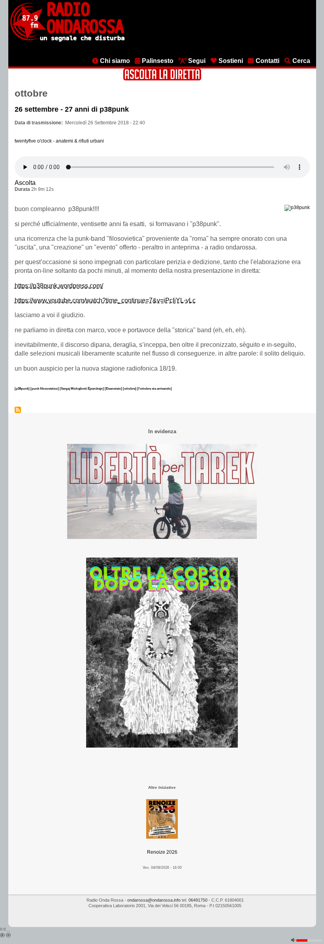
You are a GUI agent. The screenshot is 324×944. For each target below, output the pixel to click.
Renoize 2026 (162, 852)
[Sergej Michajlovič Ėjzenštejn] (82, 388)
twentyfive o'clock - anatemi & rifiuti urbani (59, 141)
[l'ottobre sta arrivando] (154, 388)
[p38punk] (22, 388)
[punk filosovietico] (45, 388)
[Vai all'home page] (67, 40)
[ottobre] (130, 388)
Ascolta (25, 182)
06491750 (197, 900)
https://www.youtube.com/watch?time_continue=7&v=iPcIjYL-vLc (105, 300)
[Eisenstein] (114, 388)
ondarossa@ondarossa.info (154, 900)
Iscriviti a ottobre (18, 410)
